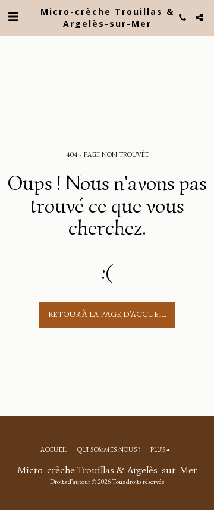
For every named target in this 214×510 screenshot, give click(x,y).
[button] (13, 16)
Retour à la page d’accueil (107, 314)
